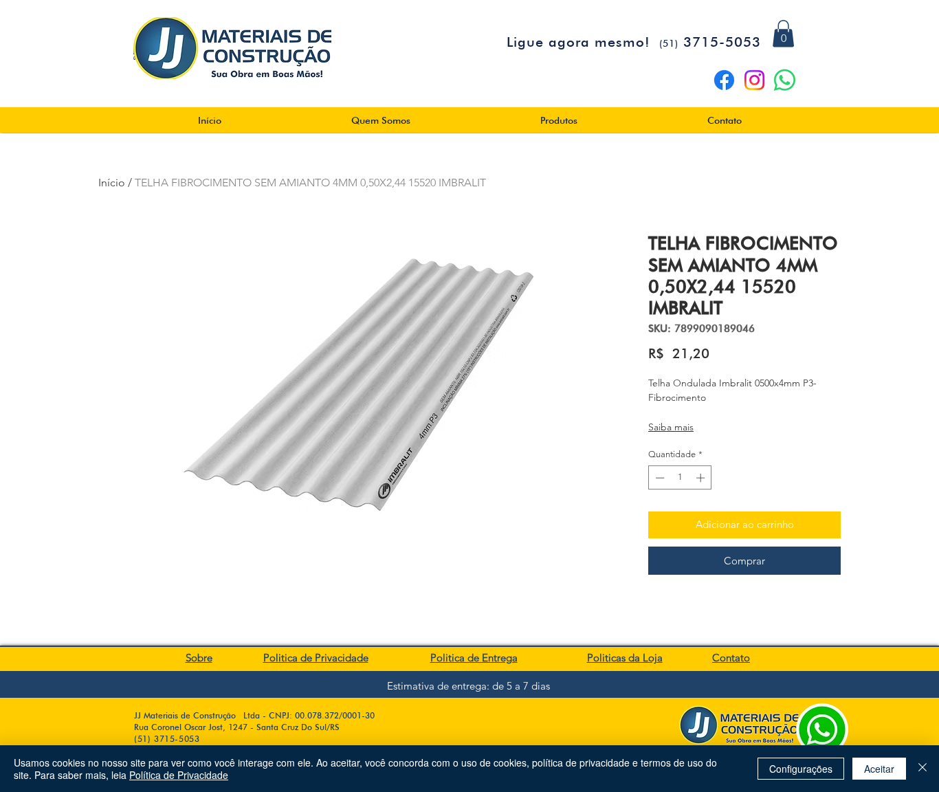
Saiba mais (671, 427)
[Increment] (702, 478)
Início (111, 182)
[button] (783, 33)
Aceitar (879, 769)
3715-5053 (710, 42)
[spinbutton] (680, 478)
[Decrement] (658, 478)
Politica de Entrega (474, 657)
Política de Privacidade (178, 775)
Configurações (800, 769)
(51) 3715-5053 (166, 739)
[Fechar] (922, 768)
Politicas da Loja (625, 657)
